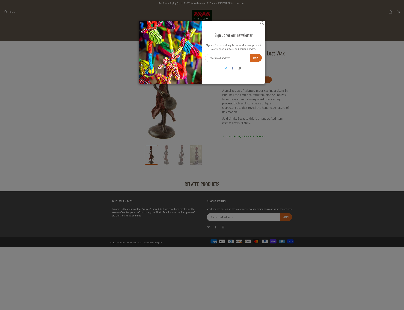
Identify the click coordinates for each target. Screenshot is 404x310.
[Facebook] (232, 68)
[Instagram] (239, 68)
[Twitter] (225, 68)
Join (256, 57)
